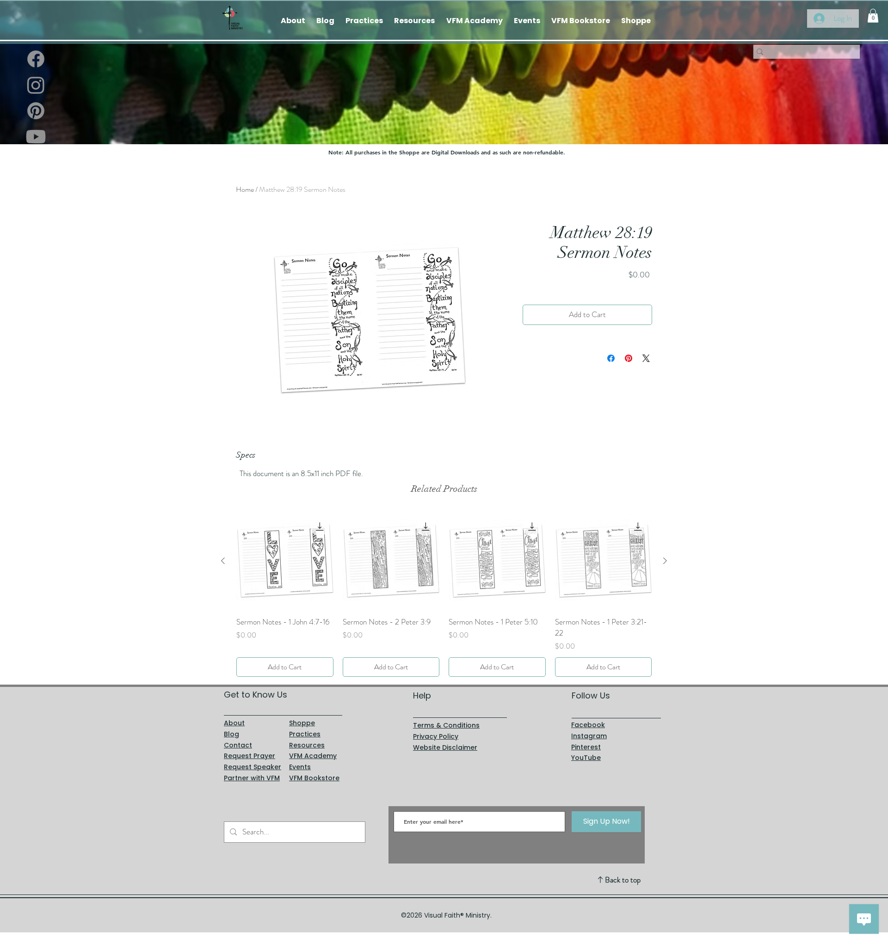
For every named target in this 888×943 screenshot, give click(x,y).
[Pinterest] (36, 110)
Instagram (589, 736)
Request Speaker (252, 767)
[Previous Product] (222, 560)
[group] (444, 594)
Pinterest (586, 747)
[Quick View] (284, 561)
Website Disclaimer (445, 747)
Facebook (588, 724)
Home (245, 189)
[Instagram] (36, 84)
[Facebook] (36, 59)
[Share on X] (646, 358)
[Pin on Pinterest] (628, 358)
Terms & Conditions (446, 725)
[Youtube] (36, 136)
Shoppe (302, 723)
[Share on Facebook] (611, 358)
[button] (873, 16)
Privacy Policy (435, 736)
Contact (238, 745)
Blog (231, 734)
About (234, 723)
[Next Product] (665, 560)
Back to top (623, 879)
